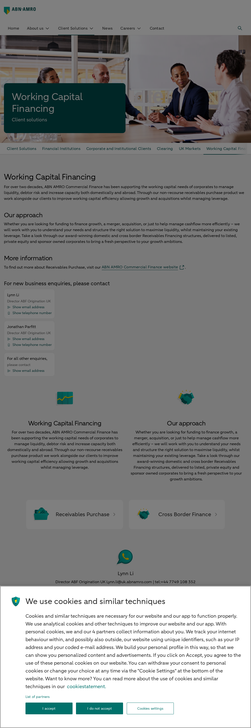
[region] (125, 657)
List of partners (37, 696)
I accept (48, 708)
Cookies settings (150, 708)
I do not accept (99, 708)
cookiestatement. (86, 686)
